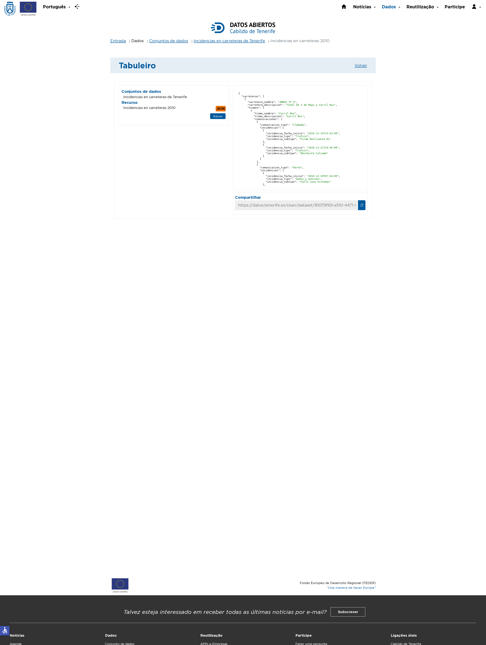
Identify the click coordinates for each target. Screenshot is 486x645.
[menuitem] (56, 6)
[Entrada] (9, 9)
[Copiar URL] (361, 205)
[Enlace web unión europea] (28, 9)
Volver (361, 65)
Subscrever (348, 612)
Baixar (218, 116)
